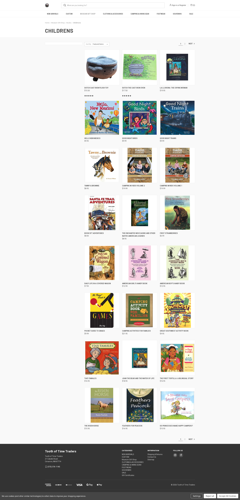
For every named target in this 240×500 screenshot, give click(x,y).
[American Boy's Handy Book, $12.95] (177, 263)
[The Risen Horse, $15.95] (102, 405)
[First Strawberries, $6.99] (177, 212)
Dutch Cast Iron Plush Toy (96, 88)
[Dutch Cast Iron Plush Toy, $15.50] (102, 67)
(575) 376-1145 (53, 467)
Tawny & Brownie (91, 186)
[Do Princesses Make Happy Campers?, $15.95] (177, 405)
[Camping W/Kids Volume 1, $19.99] (177, 165)
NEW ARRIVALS (52, 14)
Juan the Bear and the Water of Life (138, 378)
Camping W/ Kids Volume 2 (133, 186)
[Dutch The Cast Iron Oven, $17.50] (140, 67)
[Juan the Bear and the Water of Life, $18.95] (140, 358)
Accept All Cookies (227, 496)
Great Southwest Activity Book (174, 331)
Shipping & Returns (155, 454)
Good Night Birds (130, 138)
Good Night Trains (168, 138)
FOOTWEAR (161, 14)
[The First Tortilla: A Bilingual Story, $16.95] (177, 358)
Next (191, 44)
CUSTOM (69, 14)
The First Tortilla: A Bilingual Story (176, 378)
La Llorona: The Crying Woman (173, 88)
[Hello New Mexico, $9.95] (102, 118)
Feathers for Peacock (132, 426)
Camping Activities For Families (136, 331)
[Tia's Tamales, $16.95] (102, 358)
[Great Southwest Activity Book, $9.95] (177, 310)
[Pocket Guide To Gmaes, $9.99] (102, 310)
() (193, 5)
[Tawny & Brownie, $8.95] (102, 165)
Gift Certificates (128, 475)
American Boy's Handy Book (172, 283)
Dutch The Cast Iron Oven (133, 88)
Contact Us (152, 457)
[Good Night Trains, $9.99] (177, 118)
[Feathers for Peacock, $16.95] (140, 405)
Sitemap (151, 460)
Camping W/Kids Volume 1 (171, 186)
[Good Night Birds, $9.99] (140, 118)
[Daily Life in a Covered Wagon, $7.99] (102, 263)
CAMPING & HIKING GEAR (140, 14)
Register (183, 5)
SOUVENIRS (177, 14)
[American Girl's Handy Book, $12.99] (140, 263)
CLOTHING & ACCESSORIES (113, 14)
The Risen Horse (91, 426)
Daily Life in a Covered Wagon (97, 283)
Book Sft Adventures (94, 233)
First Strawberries (169, 233)
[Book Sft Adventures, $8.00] (102, 212)
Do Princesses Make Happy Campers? (176, 426)
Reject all (210, 496)
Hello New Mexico (92, 138)
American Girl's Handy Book (134, 283)
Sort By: (88, 44)
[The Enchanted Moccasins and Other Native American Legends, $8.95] (140, 212)
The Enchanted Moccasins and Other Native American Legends (138, 234)
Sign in (174, 5)
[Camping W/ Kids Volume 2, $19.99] (140, 165)
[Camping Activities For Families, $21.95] (140, 310)
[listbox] (100, 44)
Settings (197, 496)
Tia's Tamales (90, 378)
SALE (191, 14)
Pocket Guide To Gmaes (94, 331)
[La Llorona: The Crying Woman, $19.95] (177, 67)
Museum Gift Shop (87, 14)
